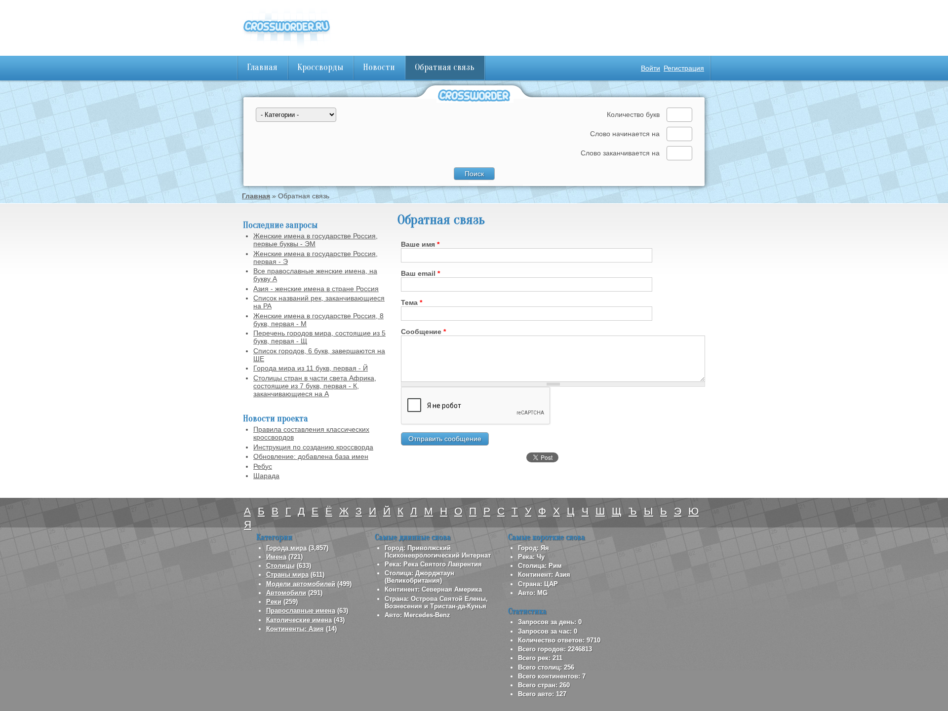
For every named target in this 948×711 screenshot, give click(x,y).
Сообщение (423, 332)
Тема (411, 302)
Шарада (266, 476)
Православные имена (300, 610)
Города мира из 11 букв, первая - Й (310, 368)
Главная (262, 67)
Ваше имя (420, 244)
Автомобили (286, 593)
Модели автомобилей (300, 584)
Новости (379, 67)
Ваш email (420, 273)
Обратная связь (444, 67)
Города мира (286, 548)
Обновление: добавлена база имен (310, 456)
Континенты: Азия (295, 629)
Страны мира (287, 574)
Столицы (280, 565)
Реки (273, 601)
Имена (276, 557)
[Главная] (286, 49)
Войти (650, 68)
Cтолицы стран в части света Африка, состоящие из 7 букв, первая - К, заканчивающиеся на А (314, 386)
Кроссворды (320, 67)
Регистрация (684, 68)
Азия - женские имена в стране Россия (316, 289)
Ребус (262, 466)
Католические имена (299, 620)
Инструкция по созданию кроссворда (313, 447)
